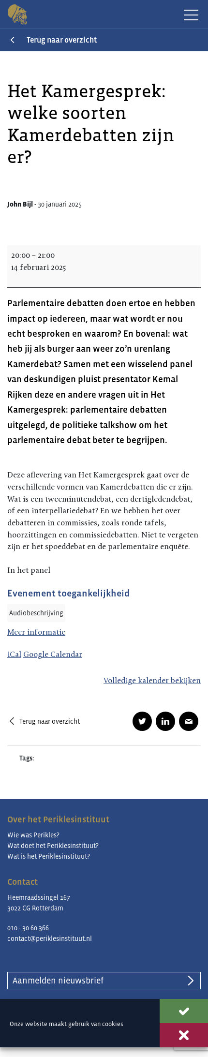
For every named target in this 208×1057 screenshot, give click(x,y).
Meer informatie (36, 632)
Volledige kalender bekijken (152, 680)
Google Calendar (52, 654)
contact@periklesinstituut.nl (49, 938)
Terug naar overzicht (62, 39)
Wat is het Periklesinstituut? (48, 856)
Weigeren (184, 1035)
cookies (112, 1023)
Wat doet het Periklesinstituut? (53, 845)
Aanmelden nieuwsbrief (58, 980)
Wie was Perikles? (33, 835)
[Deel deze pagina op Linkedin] (165, 721)
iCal (14, 654)
